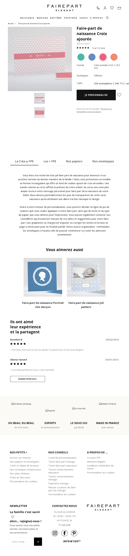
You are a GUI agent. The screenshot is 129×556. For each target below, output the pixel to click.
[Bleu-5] (91, 57)
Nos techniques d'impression (25, 469)
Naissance (27, 18)
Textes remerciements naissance (60, 471)
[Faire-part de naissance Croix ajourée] (40, 59)
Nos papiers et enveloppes (24, 461)
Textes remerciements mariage (60, 478)
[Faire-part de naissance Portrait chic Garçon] (42, 277)
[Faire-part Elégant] (64, 8)
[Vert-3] (80, 57)
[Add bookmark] (119, 95)
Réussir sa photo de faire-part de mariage (62, 489)
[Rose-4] (103, 57)
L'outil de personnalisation (62, 457)
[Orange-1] (114, 57)
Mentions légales (96, 461)
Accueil (11, 23)
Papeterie (70, 18)
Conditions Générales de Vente (100, 467)
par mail (66, 524)
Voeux (84, 18)
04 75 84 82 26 (64, 520)
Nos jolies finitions (20, 473)
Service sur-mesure (20, 457)
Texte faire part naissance (62, 465)
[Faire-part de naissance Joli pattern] (86, 277)
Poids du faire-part (20, 477)
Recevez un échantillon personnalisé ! (94, 110)
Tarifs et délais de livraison (24, 465)
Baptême (56, 18)
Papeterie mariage (58, 483)
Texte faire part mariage (61, 461)
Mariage (42, 18)
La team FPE (94, 457)
